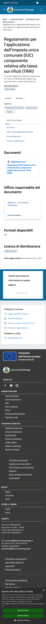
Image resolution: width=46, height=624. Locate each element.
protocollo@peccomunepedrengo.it (19, 540)
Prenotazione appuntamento (16, 559)
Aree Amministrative (13, 399)
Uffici (7, 403)
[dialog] (23, 606)
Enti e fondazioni (11, 406)
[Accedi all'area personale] (37, 2)
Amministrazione (16, 19)
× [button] (43, 590)
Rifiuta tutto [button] (23, 616)
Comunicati (9, 495)
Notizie (7, 491)
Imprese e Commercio (13, 438)
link (3, 606)
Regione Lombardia (10, 2)
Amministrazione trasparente (16, 580)
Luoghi (7, 508)
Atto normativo (8, 21)
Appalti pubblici (11, 442)
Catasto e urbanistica (13, 446)
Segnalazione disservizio (14, 562)
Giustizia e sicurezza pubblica (20, 463)
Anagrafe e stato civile (13, 428)
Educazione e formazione (18, 460)
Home (5, 19)
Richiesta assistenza (13, 569)
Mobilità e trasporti (12, 449)
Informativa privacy (12, 587)
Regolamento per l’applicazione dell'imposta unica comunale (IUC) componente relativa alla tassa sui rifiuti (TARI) (21, 167)
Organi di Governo (12, 396)
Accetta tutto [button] (23, 610)
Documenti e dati (32, 19)
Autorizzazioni (14, 478)
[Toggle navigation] (4, 9)
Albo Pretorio (10, 584)
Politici (7, 410)
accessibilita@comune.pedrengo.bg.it (16, 548)
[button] (23, 620)
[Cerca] (41, 9)
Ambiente (12, 471)
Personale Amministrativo (15, 413)
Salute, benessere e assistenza (20, 474)
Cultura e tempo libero (13, 431)
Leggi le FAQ (10, 566)
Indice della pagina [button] (14, 120)
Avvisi (7, 498)
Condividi (8, 98)
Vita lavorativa (10, 435)
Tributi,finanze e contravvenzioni (21, 467)
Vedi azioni (19, 98)
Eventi (7, 512)
